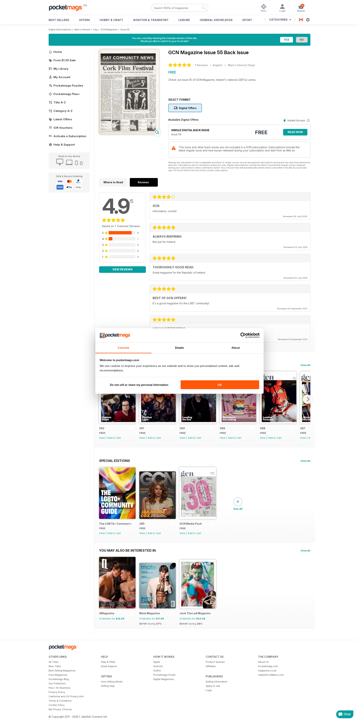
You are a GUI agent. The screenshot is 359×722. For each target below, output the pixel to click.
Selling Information (216, 681)
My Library (60, 68)
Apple (156, 661)
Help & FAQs (108, 661)
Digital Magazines (163, 679)
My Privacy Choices (60, 709)
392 (101, 428)
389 (222, 428)
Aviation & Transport (151, 20)
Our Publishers (57, 683)
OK (220, 384)
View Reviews (122, 269)
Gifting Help (108, 685)
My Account (61, 77)
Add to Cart (114, 437)
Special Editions (114, 460)
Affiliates (211, 666)
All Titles (54, 661)
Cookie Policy (57, 704)
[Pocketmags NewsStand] (67, 7)
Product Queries (215, 661)
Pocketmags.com (268, 666)
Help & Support (64, 144)
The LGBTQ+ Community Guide (116, 523)
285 (142, 523)
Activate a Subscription (69, 136)
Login (209, 690)
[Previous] (102, 399)
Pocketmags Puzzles (68, 85)
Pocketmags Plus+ (66, 94)
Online (157, 670)
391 (141, 428)
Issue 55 (125, 29)
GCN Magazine (109, 29)
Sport (247, 20)
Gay (95, 29)
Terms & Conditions (60, 700)
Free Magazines (58, 674)
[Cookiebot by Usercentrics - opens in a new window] (243, 335)
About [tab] (235, 347)
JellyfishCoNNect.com (271, 674)
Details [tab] (179, 347)
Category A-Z (63, 111)
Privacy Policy (57, 692)
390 (182, 428)
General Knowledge (216, 20)
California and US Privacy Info (66, 696)
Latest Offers (62, 119)
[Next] (307, 399)
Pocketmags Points (164, 674)
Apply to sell (213, 685)
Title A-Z (59, 102)
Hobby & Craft (111, 20)
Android (157, 666)
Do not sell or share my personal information (139, 384)
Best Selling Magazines (62, 670)
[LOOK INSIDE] (129, 133)
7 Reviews (201, 65)
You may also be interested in (127, 550)
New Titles (55, 666)
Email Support (109, 666)
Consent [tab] (123, 347)
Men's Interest (82, 29)
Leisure (184, 20)
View (102, 437)
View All (305, 365)
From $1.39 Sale (64, 60)
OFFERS (84, 20)
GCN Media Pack (191, 523)
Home (57, 52)
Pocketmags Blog (59, 679)
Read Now (295, 132)
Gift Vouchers (63, 127)
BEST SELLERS (59, 20)
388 (262, 428)
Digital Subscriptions (60, 29)
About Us (263, 661)
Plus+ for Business (59, 687)
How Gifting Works (112, 681)
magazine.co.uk (267, 670)
